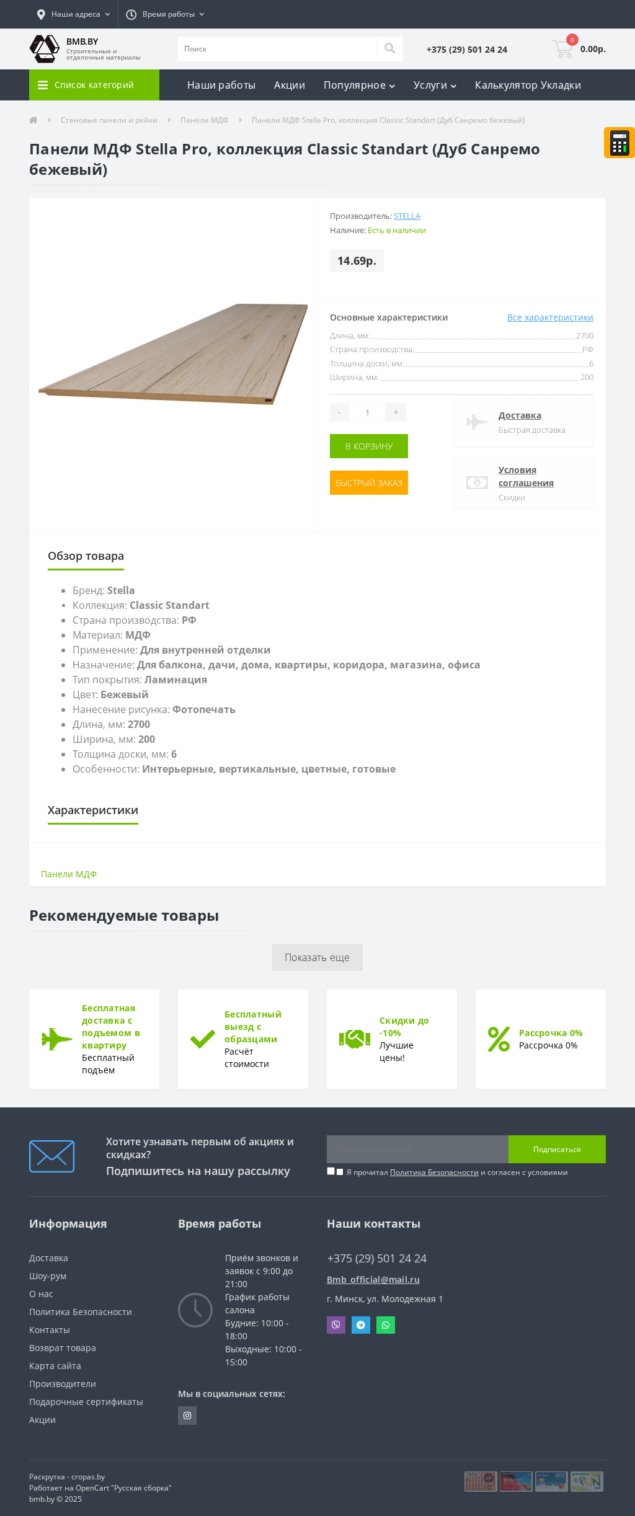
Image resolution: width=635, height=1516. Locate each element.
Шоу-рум (47, 1276)
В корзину (369, 446)
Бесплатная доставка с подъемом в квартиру (111, 1026)
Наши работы (221, 85)
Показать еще (317, 957)
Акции (289, 85)
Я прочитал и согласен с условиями (457, 1172)
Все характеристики (550, 317)
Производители (62, 1384)
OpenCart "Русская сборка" (124, 1488)
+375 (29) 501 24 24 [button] (377, 1258)
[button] (73, 14)
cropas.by (88, 1476)
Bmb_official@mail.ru (373, 1279)
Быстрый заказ (368, 483)
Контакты (49, 1330)
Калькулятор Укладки (528, 85)
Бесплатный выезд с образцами (253, 1026)
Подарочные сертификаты (86, 1401)
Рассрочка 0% (551, 1033)
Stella (407, 215)
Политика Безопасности (434, 1172)
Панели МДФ (204, 120)
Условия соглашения (526, 476)
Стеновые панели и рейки (109, 120)
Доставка (520, 415)
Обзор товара (86, 555)
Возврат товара (62, 1348)
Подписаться (557, 1149)
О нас (41, 1294)
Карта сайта (55, 1366)
